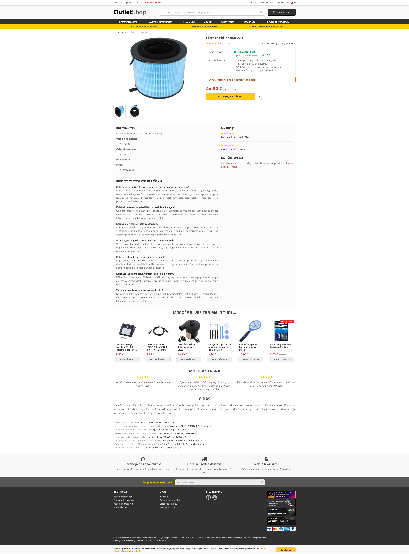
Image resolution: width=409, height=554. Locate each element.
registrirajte (230, 166)
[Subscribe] (261, 482)
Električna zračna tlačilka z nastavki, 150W (187, 347)
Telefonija (189, 21)
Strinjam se (286, 550)
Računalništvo (128, 21)
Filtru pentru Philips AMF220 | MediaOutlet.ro (179, 433)
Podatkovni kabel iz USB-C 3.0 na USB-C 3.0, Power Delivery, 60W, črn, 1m (157, 348)
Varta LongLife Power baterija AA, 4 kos (280, 345)
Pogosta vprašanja (123, 503)
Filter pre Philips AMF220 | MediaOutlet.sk (169, 429)
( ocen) (225, 43)
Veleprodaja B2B (168, 503)
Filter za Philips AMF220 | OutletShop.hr (160, 422)
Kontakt (164, 496)
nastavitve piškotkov (133, 551)
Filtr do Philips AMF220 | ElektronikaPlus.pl (161, 447)
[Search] (261, 12)
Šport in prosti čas (278, 21)
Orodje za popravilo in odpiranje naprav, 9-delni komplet (219, 347)
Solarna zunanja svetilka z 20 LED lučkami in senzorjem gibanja (126, 348)
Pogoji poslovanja (122, 496)
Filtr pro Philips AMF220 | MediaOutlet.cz (182, 440)
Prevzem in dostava (123, 500)
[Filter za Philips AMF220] (158, 68)
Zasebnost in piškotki (171, 500)
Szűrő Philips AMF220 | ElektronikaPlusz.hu (183, 444)
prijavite (288, 163)
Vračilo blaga (120, 507)
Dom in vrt (249, 21)
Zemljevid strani (168, 507)
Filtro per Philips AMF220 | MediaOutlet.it (166, 436)
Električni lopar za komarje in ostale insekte (248, 347)
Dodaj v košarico (232, 96)
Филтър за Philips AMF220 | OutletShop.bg (190, 426)
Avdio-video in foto (160, 21)
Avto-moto (227, 21)
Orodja (208, 21)
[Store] (293, 2)
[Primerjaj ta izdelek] (259, 96)
